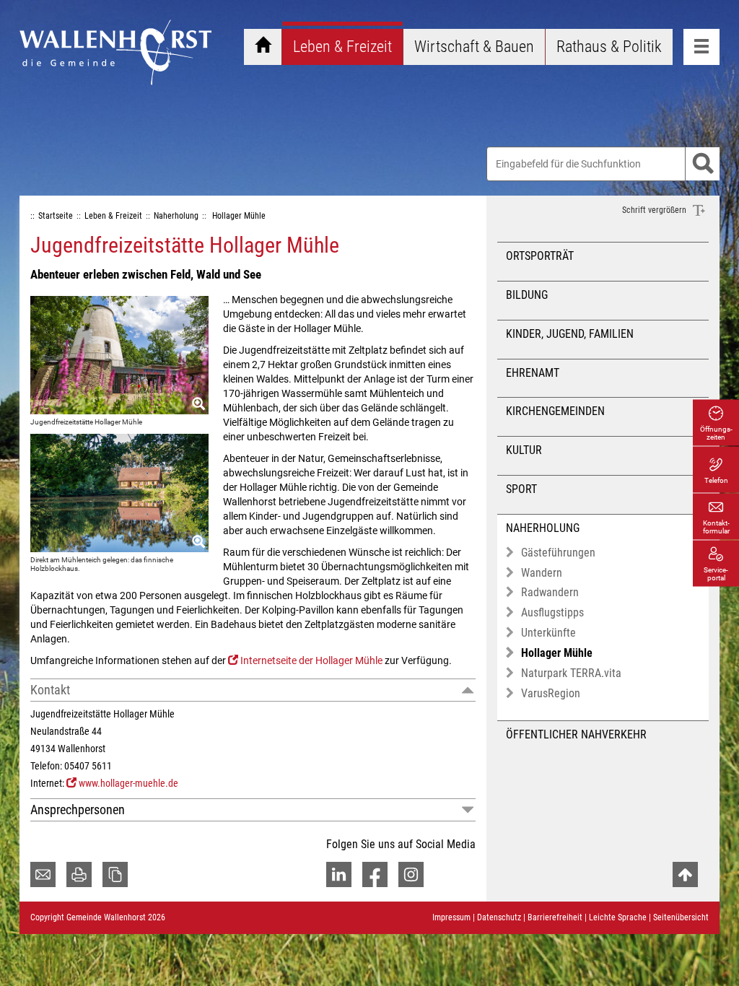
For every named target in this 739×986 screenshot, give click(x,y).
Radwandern (550, 592)
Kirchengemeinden (555, 411)
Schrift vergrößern (655, 210)
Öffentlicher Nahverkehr (576, 734)
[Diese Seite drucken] (79, 874)
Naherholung (543, 528)
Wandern (541, 573)
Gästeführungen (558, 552)
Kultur (524, 450)
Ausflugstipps (552, 612)
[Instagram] (411, 874)
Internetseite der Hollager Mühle (311, 660)
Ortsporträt (540, 256)
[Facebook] (375, 874)
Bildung (527, 295)
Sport (521, 489)
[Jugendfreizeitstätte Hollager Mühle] (119, 355)
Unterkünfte (548, 633)
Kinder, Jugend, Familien (570, 334)
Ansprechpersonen (77, 809)
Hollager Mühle (556, 653)
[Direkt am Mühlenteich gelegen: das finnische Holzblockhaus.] (119, 493)
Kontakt (50, 689)
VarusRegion (550, 693)
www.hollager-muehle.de (128, 783)
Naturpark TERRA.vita (571, 673)
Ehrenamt (532, 373)
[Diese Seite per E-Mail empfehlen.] (43, 874)
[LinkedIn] (338, 874)
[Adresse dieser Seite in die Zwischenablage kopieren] (115, 874)
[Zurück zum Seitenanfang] (685, 874)
